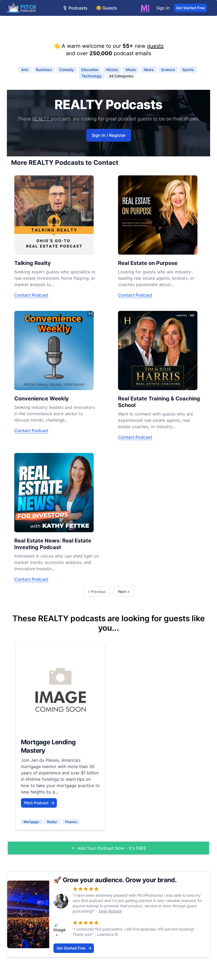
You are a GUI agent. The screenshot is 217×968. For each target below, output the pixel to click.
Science (168, 69)
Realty (52, 822)
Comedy (66, 69)
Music (131, 69)
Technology (92, 76)
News (149, 69)
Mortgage (32, 822)
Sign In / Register (109, 135)
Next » (123, 591)
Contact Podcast (31, 295)
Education (89, 69)
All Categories (121, 76)
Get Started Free (190, 8)
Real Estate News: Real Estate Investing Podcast (52, 543)
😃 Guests (106, 8)
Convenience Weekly (41, 398)
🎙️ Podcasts (75, 8)
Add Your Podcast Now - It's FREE (111, 848)
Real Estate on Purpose (148, 263)
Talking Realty (32, 263)
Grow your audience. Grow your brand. (120, 880)
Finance (71, 822)
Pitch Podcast (36, 803)
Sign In (163, 8)
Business (44, 69)
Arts (25, 69)
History (112, 69)
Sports (188, 69)
